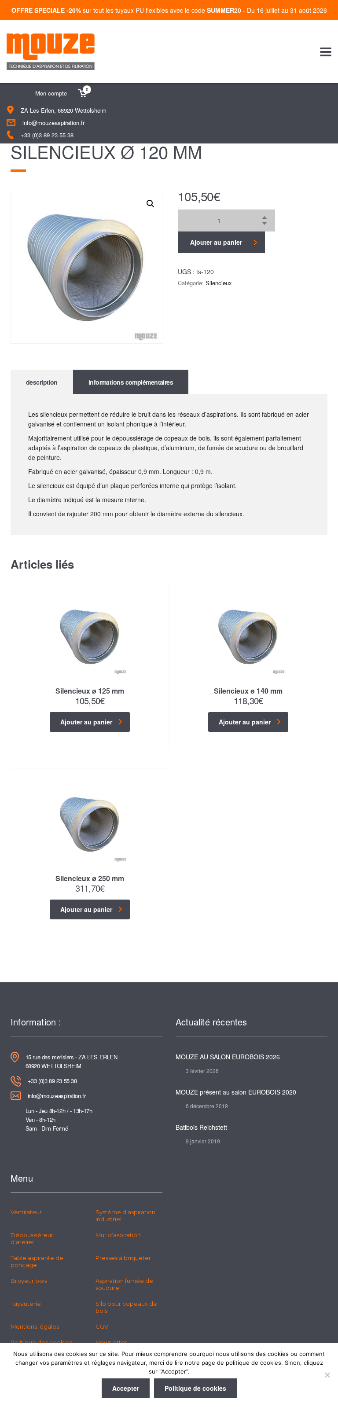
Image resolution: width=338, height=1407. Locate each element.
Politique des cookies (41, 1342)
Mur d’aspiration (118, 1234)
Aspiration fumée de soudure (124, 1284)
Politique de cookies (195, 1388)
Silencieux (219, 283)
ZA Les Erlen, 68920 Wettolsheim (64, 110)
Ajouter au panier (216, 242)
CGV (102, 1326)
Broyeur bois (29, 1280)
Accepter (125, 1388)
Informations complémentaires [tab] (130, 382)
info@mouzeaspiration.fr (53, 122)
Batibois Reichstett (201, 1127)
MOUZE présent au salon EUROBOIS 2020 (236, 1091)
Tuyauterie (26, 1303)
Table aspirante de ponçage (37, 1261)
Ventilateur (26, 1212)
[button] (150, 204)
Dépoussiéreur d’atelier (32, 1238)
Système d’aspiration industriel (125, 1216)
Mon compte (51, 93)
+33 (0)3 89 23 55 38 (47, 135)
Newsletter (111, 1342)
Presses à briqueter (123, 1257)
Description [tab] (42, 382)
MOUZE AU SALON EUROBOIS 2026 (228, 1056)
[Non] (327, 1374)
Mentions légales (35, 1326)
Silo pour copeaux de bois (126, 1307)
